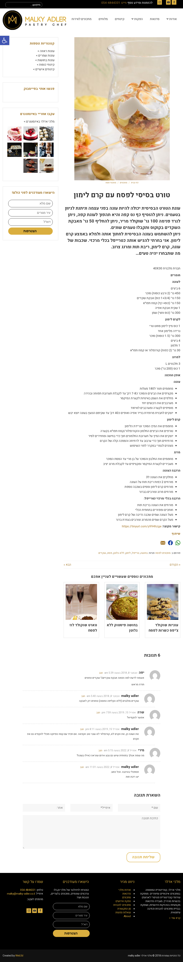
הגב (101, 673)
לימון (128, 553)
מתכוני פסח (111, 182)
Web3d (19, 956)
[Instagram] (159, 2)
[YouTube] (168, 2)
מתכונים (123, 182)
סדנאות (126, 894)
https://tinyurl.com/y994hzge (141, 526)
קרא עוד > (174, 918)
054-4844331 (28, 890)
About (127, 916)
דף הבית (134, 182)
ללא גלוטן (118, 553)
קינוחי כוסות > (46, 64)
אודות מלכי (124, 890)
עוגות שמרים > (45, 55)
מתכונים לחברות (122, 905)
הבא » (67, 564)
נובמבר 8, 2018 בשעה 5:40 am (103, 696)
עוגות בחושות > (45, 60)
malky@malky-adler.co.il (21, 894)
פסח (109, 553)
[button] (4, 40)
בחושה (144, 553)
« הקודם (175, 564)
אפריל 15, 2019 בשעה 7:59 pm (119, 712)
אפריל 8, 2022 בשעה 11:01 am (102, 767)
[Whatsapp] (177, 543)
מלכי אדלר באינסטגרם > (39, 121)
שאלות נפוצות (123, 912)
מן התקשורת (124, 909)
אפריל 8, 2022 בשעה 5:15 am (120, 750)
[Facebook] (174, 2)
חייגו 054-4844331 (114, 3)
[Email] (162, 543)
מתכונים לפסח (162, 553)
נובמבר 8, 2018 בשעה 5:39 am (120, 673)
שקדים (102, 553)
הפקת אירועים (123, 901)
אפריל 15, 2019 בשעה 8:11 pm (102, 729)
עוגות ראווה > (46, 51)
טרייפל (135, 553)
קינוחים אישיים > (44, 69)
